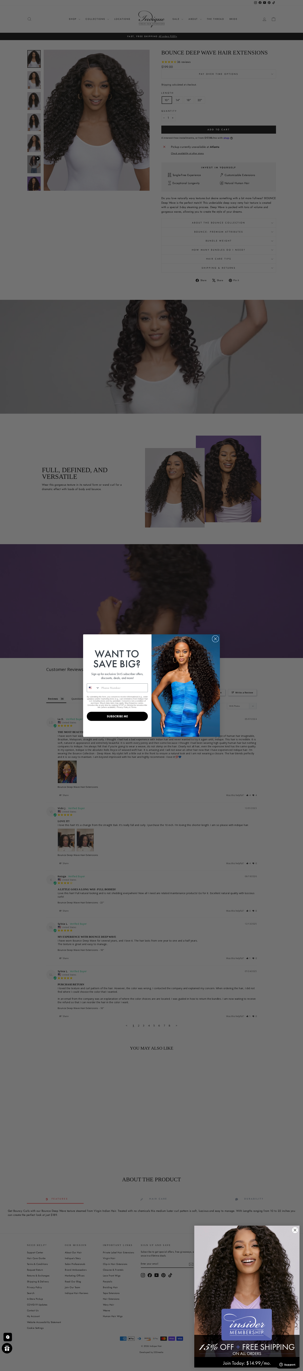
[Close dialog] (215, 639)
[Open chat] (8, 1337)
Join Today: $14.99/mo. (247, 1363)
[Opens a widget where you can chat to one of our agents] (287, 1364)
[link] (246, 1291)
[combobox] (93, 688)
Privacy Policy (123, 707)
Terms (133, 707)
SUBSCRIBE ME (117, 716)
